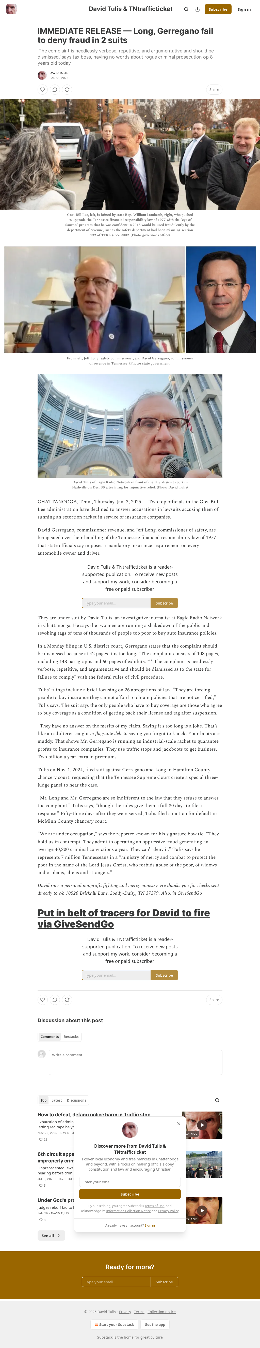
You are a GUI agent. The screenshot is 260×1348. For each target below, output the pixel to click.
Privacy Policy (168, 1211)
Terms (139, 1311)
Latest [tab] (57, 1100)
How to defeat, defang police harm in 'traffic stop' (95, 1115)
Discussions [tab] (76, 1100)
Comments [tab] (50, 1036)
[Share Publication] (197, 9)
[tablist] (60, 1037)
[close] (179, 1124)
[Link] (30, 918)
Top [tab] (43, 1100)
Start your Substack (116, 1324)
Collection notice (162, 1311)
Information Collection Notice (128, 1211)
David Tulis (59, 73)
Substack (104, 1337)
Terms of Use (154, 1205)
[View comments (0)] (55, 90)
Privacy (125, 1311)
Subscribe (218, 9)
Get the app (155, 1324)
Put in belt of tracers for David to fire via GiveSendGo (124, 918)
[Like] (43, 90)
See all (48, 1235)
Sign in (244, 9)
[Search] (186, 9)
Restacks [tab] (71, 1036)
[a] (202, 1125)
